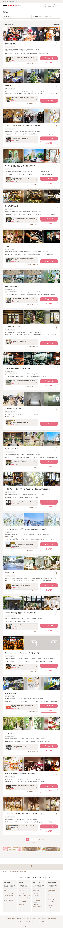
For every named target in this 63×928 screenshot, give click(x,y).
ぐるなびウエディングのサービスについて (27, 921)
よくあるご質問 (41, 921)
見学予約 (49, 62)
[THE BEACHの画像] (31, 563)
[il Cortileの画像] (31, 76)
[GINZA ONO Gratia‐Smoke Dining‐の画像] (31, 358)
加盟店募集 (53, 918)
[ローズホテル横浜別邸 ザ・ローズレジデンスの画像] (31, 156)
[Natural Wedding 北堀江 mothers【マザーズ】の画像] (31, 603)
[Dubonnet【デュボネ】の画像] (31, 317)
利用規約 (14, 918)
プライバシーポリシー (27, 918)
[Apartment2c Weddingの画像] (31, 399)
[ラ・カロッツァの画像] (31, 723)
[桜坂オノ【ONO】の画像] (31, 34)
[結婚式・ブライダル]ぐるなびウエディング (12, 871)
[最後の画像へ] (57, 34)
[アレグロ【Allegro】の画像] (31, 196)
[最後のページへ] (43, 839)
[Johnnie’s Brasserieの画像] (31, 277)
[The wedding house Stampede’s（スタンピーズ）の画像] (31, 643)
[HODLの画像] (31, 236)
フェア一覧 (50, 58)
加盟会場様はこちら (45, 918)
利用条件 (19, 918)
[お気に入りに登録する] (56, 44)
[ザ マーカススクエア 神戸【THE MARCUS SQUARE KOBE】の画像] (31, 519)
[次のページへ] (39, 839)
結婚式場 (24, 871)
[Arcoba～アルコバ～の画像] (31, 439)
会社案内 (9, 918)
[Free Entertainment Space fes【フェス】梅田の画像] (31, 764)
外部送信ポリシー (36, 918)
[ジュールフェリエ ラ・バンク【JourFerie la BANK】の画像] (31, 116)
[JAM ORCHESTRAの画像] (31, 683)
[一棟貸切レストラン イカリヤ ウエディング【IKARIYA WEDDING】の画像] (31, 479)
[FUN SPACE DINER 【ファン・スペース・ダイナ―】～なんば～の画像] (31, 804)
